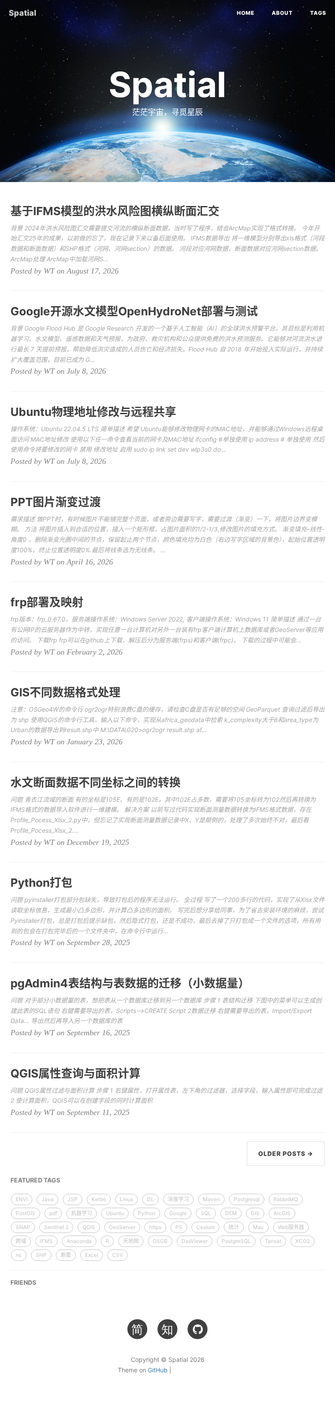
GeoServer (122, 1227)
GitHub (158, 1370)
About (282, 13)
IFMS (46, 1241)
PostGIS (25, 1213)
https (155, 1227)
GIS (255, 1213)
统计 (234, 1227)
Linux (126, 1199)
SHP (41, 1255)
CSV (117, 1255)
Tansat (273, 1241)
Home (245, 13)
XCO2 (302, 1241)
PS (178, 1227)
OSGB (160, 1241)
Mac (258, 1227)
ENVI (21, 1199)
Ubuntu (115, 1213)
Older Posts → (285, 1153)
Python (146, 1213)
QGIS (88, 1227)
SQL (206, 1213)
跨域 (21, 1241)
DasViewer (194, 1241)
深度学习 (178, 1199)
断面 (66, 1255)
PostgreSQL (236, 1241)
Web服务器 (291, 1227)
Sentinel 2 (56, 1227)
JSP (73, 1199)
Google (178, 1213)
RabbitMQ (285, 1199)
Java (47, 1199)
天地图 (131, 1241)
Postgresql (247, 1199)
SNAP (23, 1227)
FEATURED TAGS (35, 1180)
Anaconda (79, 1241)
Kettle (99, 1199)
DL (150, 1199)
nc (19, 1255)
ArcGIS (282, 1213)
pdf (53, 1213)
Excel (91, 1255)
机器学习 (81, 1213)
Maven (211, 1199)
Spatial (22, 12)
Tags (318, 13)
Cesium (205, 1227)
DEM (231, 1213)
